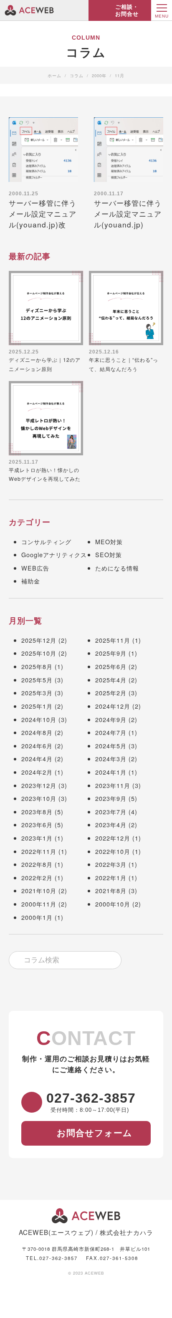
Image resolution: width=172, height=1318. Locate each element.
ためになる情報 (117, 567)
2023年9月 (110, 798)
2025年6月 (110, 666)
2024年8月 (37, 732)
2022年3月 (110, 864)
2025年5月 (37, 679)
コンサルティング (46, 541)
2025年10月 (38, 653)
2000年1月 (37, 917)
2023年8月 (37, 811)
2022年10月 (112, 851)
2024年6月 (37, 745)
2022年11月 (38, 851)
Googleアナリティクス (54, 554)
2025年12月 (38, 640)
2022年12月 (112, 837)
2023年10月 (38, 798)
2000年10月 (112, 903)
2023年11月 (112, 785)
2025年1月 (37, 706)
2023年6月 (37, 824)
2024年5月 (110, 745)
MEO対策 (109, 541)
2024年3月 (110, 758)
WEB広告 (35, 567)
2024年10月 (38, 719)
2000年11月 (38, 903)
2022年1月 (110, 877)
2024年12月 (112, 706)
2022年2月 (37, 877)
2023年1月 (37, 837)
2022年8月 (37, 864)
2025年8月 (37, 666)
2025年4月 (110, 679)
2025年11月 (112, 640)
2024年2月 (37, 772)
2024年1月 (110, 772)
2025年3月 (37, 692)
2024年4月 (37, 758)
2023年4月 (110, 824)
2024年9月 (110, 719)
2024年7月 (110, 732)
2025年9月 (110, 653)
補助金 (30, 580)
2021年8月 (110, 890)
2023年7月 (110, 811)
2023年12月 (38, 785)
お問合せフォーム (94, 1132)
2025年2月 (110, 692)
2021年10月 (38, 890)
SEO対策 (108, 554)
